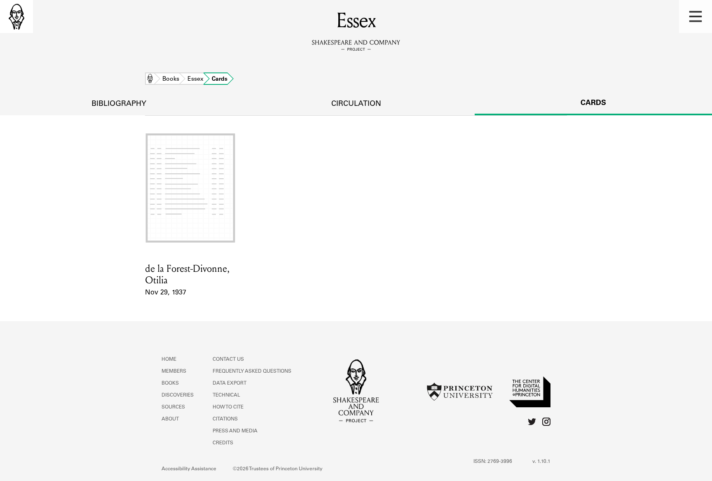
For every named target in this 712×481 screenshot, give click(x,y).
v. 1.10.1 (541, 461)
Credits (223, 443)
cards (593, 103)
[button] (695, 16)
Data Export (229, 383)
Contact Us (228, 359)
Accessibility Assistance (189, 469)
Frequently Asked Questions (252, 371)
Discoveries (178, 395)
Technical (226, 395)
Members (174, 371)
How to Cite (228, 407)
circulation (356, 104)
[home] (16, 16)
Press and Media (235, 431)
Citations (225, 419)
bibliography (118, 104)
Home (150, 79)
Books (170, 79)
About (170, 419)
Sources (173, 407)
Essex (195, 79)
